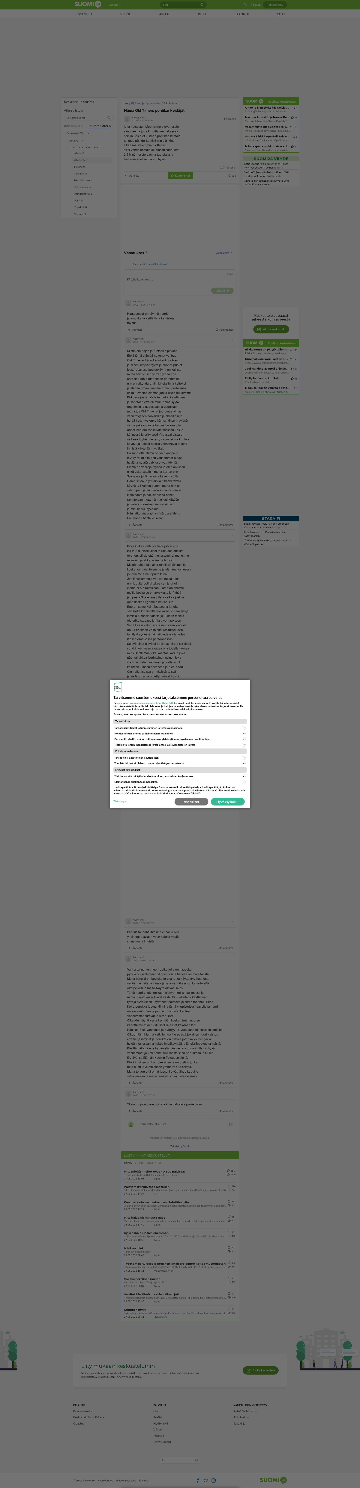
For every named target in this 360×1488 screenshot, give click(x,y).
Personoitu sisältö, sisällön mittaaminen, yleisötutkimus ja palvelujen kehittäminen (162, 739)
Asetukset (191, 802)
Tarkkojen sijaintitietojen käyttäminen (136, 757)
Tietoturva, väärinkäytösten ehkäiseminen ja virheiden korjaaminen (153, 776)
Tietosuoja (119, 801)
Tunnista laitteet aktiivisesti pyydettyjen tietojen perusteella (149, 763)
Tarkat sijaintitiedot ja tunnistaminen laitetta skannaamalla (148, 727)
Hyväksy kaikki (227, 802)
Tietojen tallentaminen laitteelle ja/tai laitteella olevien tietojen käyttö (154, 744)
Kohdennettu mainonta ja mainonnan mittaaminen (143, 733)
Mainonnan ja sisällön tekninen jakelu (136, 781)
